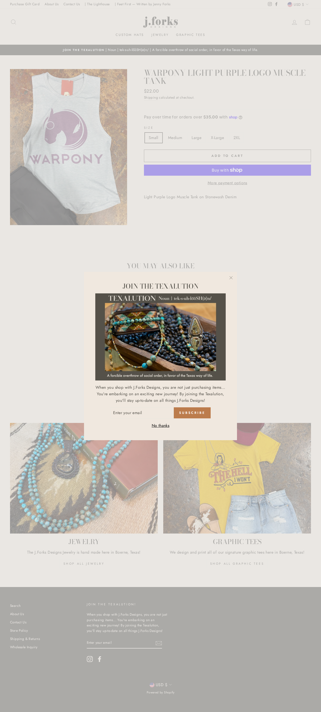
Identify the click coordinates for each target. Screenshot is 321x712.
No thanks (161, 425)
